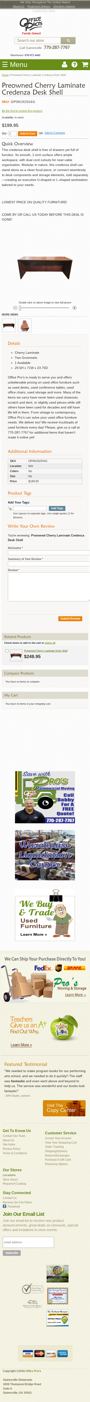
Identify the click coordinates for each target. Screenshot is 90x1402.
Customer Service (60, 1133)
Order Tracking (54, 1146)
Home (5, 75)
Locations (9, 1175)
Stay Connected (17, 1193)
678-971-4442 (32, 55)
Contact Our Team (44, 10)
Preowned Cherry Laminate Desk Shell (45, 650)
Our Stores (12, 1170)
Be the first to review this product (22, 111)
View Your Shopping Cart (61, 1142)
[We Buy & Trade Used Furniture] (45, 915)
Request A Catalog (14, 1183)
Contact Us (10, 1198)
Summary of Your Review (24, 559)
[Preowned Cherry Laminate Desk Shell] (16, 655)
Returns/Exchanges (57, 1155)
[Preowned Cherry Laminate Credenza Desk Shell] (9, 325)
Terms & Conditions (15, 1153)
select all (50, 642)
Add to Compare (55, 133)
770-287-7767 (57, 47)
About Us (18, 6)
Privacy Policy (11, 1148)
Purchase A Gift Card (58, 1159)
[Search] (68, 40)
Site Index (9, 1144)
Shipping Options (64, 6)
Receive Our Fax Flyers (17, 1202)
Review (13, 570)
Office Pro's (33, 1371)
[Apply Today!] (45, 738)
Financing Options (38, 6)
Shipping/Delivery (56, 1151)
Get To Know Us (17, 1131)
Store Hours (10, 1179)
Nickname (14, 548)
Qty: (4, 133)
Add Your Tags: (19, 502)
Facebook (14, 1206)
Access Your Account (58, 1138)
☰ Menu (14, 64)
